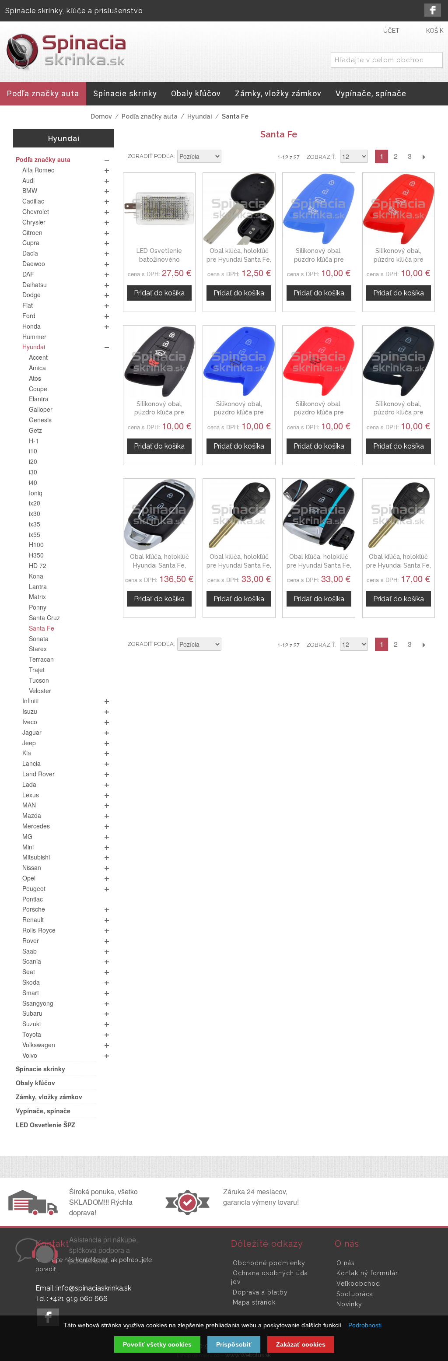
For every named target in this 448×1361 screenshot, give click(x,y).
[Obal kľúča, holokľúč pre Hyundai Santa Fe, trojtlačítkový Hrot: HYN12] (398, 515)
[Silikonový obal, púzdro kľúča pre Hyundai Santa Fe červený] (398, 209)
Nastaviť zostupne (229, 157)
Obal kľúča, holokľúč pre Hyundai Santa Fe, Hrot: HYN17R (238, 259)
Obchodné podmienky (269, 1262)
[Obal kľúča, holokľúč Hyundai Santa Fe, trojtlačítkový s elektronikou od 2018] (159, 515)
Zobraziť (320, 157)
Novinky (349, 1304)
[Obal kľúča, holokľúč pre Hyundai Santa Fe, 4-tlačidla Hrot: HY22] (239, 515)
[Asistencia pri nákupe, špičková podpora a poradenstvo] (35, 1260)
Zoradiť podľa (150, 156)
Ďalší (423, 156)
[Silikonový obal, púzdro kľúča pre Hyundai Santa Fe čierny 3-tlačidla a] (398, 361)
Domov (101, 116)
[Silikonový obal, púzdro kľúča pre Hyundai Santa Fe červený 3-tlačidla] (318, 361)
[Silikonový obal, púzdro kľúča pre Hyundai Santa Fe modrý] (318, 209)
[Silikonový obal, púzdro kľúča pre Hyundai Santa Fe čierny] (159, 361)
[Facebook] (432, 10)
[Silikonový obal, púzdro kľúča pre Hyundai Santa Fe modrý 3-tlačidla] (239, 361)
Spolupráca (354, 1294)
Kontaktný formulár (367, 1273)
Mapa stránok (254, 1302)
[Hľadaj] (434, 60)
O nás (345, 1262)
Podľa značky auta (150, 116)
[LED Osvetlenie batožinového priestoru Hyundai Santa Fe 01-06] (159, 209)
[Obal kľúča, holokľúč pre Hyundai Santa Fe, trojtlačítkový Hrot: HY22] (318, 515)
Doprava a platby (260, 1292)
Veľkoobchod (358, 1283)
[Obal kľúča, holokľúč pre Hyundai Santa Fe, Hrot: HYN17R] (239, 209)
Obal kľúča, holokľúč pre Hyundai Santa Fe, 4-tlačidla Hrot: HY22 (238, 565)
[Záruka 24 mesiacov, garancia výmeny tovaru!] (189, 1212)
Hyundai (199, 116)
